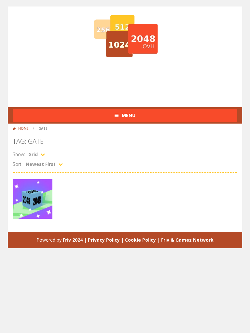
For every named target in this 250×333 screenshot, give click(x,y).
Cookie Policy (140, 240)
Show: (19, 154)
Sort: (17, 164)
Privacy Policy (104, 240)
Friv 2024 (73, 240)
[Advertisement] (131, 81)
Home (23, 128)
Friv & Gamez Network (187, 240)
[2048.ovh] (125, 36)
